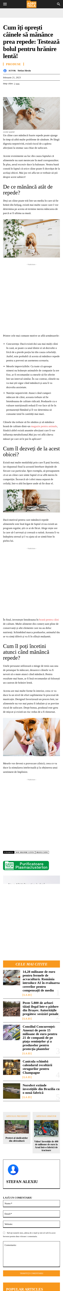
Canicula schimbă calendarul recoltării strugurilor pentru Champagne (37, 1066)
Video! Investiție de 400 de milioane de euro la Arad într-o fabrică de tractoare (46, 1146)
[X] (13, 91)
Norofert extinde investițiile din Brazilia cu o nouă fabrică (41, 1089)
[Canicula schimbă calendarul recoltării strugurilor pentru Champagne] (11, 1067)
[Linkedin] (34, 91)
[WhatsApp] (27, 91)
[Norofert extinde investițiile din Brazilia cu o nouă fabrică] (11, 1091)
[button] (5, 4)
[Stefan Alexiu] (5, 71)
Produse (13, 64)
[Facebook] (6, 91)
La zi (27, 995)
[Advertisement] (31, 298)
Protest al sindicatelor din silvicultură (17, 1139)
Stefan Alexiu (24, 70)
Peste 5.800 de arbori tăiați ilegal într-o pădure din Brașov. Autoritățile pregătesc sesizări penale (41, 1008)
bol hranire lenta (25, 852)
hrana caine (42, 852)
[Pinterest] (20, 91)
